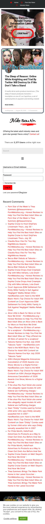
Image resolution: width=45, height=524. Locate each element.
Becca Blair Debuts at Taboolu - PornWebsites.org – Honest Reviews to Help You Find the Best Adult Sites (25, 261)
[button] (22, 158)
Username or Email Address (14, 167)
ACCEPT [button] (23, 518)
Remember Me (10, 183)
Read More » (9, 105)
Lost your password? (11, 192)
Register (23, 192)
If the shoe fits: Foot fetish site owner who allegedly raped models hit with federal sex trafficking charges (25, 402)
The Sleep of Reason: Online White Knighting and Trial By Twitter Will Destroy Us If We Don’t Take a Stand (21, 81)
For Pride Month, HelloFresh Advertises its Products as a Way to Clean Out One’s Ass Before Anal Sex (24, 448)
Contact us (34, 134)
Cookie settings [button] (10, 519)
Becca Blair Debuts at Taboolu (21, 267)
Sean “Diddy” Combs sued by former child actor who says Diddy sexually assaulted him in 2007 (25, 425)
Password (7, 175)
